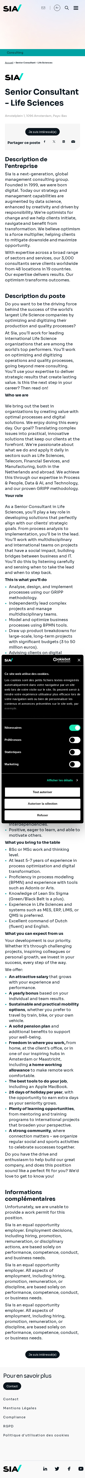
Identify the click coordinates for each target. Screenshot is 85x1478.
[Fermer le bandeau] (79, 660)
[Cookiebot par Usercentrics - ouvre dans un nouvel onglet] (53, 660)
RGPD (8, 1426)
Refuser (42, 815)
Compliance (14, 1417)
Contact (12, 1386)
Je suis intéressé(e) (42, 132)
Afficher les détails (60, 780)
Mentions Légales (20, 1408)
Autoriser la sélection (42, 803)
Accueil (9, 62)
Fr (57, 7)
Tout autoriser (42, 792)
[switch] (74, 740)
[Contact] (39, 8)
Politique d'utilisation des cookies (36, 1435)
